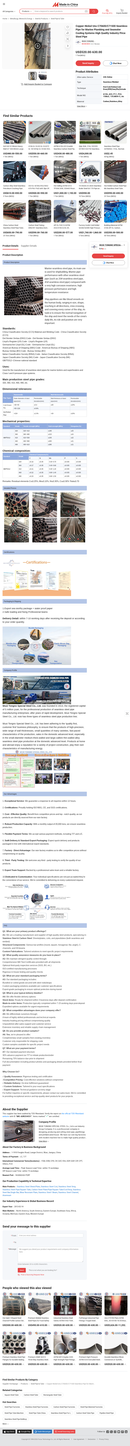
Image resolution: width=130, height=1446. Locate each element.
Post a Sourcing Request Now (31, 1274)
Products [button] (25, 11)
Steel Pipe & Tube (57, 18)
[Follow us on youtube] (118, 1431)
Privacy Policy (104, 1439)
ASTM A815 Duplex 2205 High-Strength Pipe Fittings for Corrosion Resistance (64, 1359)
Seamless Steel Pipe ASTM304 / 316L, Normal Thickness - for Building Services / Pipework (114, 148)
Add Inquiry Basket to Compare (38, 84)
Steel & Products (41, 18)
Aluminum (7, 1195)
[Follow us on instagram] (115, 1431)
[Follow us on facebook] (107, 1431)
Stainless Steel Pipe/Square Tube (17, 1189)
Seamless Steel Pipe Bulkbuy (16, 1419)
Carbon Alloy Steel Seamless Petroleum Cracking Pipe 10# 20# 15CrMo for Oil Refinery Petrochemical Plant (14, 187)
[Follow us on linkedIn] (126, 1431)
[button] (4, 4)
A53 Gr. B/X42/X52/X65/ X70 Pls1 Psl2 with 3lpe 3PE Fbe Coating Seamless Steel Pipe (39, 187)
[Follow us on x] (111, 1431)
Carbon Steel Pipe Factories (64, 1407)
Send (22, 1270)
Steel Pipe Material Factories (91, 1407)
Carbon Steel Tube (31, 1395)
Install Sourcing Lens (66, 1431)
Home (5, 18)
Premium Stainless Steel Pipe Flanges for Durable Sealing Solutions (14, 1359)
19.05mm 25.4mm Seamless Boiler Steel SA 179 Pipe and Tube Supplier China (90, 187)
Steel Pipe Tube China (37, 1413)
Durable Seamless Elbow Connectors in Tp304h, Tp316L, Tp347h (114, 1359)
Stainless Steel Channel (68, 1192)
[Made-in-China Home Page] (65, 4)
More (5, 1424)
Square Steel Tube (12, 1395)
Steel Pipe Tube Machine (14, 1413)
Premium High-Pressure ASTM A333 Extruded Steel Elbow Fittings (89, 1359)
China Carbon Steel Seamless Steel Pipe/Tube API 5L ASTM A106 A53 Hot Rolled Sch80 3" (14, 227)
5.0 (102, 249)
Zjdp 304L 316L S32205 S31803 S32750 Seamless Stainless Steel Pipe (89, 148)
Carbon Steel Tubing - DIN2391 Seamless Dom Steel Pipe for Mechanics (38, 227)
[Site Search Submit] (93, 11)
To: (15, 1242)
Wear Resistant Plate (28, 1192)
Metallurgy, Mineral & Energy (21, 18)
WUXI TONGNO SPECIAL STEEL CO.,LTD (89, 41)
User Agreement (78, 1439)
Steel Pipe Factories (12, 1407)
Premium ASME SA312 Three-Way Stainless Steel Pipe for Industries (38, 1359)
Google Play (24, 1431)
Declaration (92, 1439)
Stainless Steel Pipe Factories (36, 1407)
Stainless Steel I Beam (47, 1192)
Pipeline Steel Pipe (107, 1413)
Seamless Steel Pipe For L (61, 1413)
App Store (9, 1431)
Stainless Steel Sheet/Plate (28, 1186)
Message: (13, 1249)
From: (14, 1235)
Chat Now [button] (117, 63)
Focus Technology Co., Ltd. (47, 1439)
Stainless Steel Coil (49, 1186)
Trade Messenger (43, 1431)
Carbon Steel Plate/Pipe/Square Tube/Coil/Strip (52, 1189)
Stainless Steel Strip (67, 1186)
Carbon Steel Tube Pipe (85, 1413)
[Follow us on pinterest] (122, 1431)
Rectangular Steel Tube (52, 1395)
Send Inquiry (88, 63)
